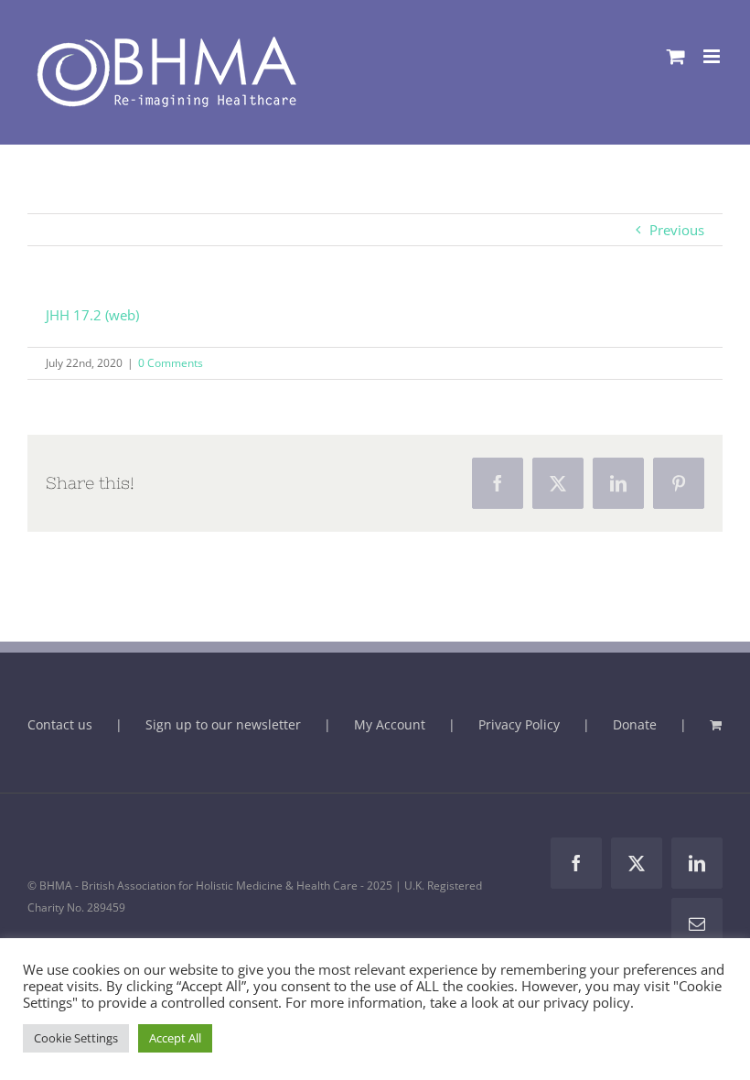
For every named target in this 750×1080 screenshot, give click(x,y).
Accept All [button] (175, 1038)
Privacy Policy (519, 724)
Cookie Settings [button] (76, 1038)
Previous (676, 230)
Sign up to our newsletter (223, 724)
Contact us (59, 724)
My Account (389, 724)
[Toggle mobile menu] (713, 56)
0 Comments (170, 363)
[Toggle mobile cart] (676, 56)
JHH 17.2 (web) (92, 315)
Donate (635, 724)
